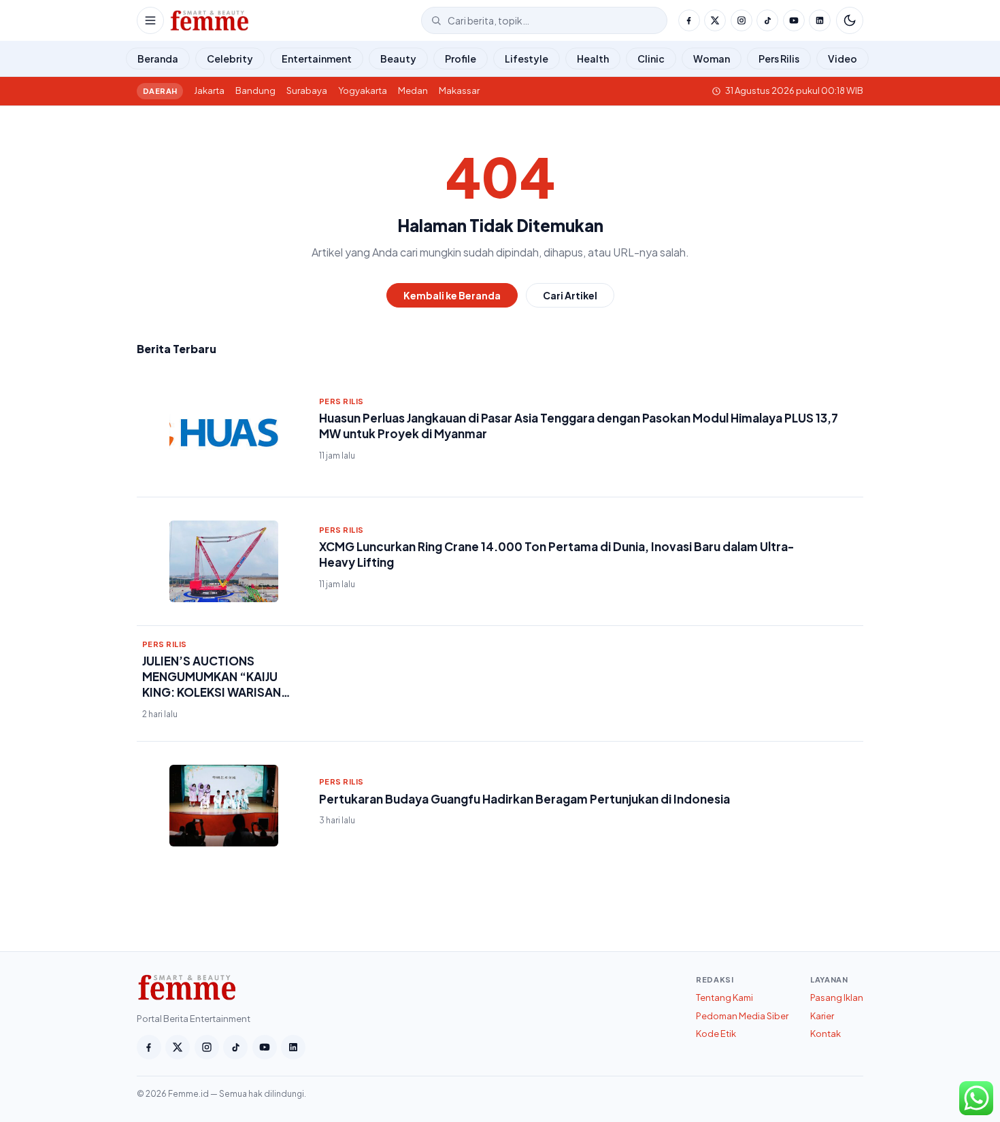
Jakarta (209, 90)
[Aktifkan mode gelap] (849, 20)
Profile (460, 58)
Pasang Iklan (836, 997)
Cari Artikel (570, 295)
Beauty (398, 58)
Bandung (255, 90)
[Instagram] (741, 20)
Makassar (459, 90)
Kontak (825, 1033)
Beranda (157, 58)
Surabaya (306, 90)
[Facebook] (689, 20)
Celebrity (230, 58)
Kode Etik (716, 1033)
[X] (715, 20)
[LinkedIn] (820, 20)
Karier (822, 1015)
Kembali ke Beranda (452, 295)
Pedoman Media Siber (742, 1015)
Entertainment (317, 58)
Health (593, 58)
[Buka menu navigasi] (150, 20)
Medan (413, 90)
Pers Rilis (779, 58)
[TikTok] (767, 20)
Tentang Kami (724, 997)
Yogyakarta (362, 90)
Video (842, 58)
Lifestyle (526, 58)
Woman (711, 58)
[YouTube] (794, 20)
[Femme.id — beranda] (292, 20)
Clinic (651, 58)
